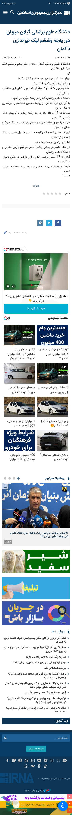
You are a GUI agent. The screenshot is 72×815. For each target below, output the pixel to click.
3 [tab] (9, 478)
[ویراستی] (13, 761)
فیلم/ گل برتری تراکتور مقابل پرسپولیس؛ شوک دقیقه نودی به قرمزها (35, 640)
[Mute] (13, 286)
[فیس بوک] (7, 761)
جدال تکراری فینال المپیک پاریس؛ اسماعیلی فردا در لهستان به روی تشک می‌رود (35, 649)
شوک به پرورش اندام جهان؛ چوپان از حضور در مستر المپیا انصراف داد (36, 710)
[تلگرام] (64, 761)
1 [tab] (18, 478)
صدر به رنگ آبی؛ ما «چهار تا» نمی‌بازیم (46, 657)
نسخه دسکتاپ (36, 749)
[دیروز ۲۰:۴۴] (36, 505)
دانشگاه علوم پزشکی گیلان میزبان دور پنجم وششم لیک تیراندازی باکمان (38, 40)
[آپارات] (45, 761)
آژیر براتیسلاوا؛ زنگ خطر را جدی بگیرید (45, 693)
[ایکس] (58, 761)
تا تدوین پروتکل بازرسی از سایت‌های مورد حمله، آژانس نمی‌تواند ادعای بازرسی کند (39, 535)
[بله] (39, 761)
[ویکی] (33, 766)
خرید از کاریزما (36, 308)
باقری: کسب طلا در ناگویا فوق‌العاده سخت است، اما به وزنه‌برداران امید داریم (37, 676)
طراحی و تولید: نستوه (34, 790)
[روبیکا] (52, 761)
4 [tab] (5, 478)
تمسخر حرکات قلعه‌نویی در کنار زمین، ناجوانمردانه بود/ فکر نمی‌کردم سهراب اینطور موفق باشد (35, 685)
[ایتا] (26, 761)
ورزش (36, 186)
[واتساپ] (26, 766)
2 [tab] (14, 478)
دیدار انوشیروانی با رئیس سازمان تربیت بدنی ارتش (39, 662)
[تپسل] (5, 249)
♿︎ (63, 805)
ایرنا (39, 13)
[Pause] (7, 286)
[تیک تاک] (45, 766)
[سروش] (20, 761)
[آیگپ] (33, 761)
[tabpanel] (36, 514)
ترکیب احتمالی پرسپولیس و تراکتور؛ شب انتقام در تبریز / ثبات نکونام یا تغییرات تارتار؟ (36, 700)
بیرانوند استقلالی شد (55, 668)
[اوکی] (39, 766)
